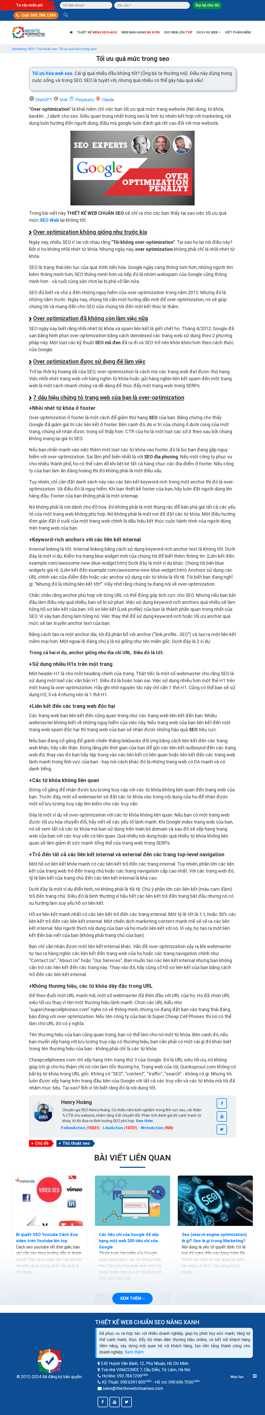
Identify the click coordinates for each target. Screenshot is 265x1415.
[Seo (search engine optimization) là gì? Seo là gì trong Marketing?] (215, 1201)
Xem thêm (134, 1352)
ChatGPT (43, 99)
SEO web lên (178, 32)
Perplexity (84, 99)
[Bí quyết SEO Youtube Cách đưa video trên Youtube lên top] (49, 1201)
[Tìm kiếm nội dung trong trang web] (66, 15)
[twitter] (222, 1129)
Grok (63, 99)
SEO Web (49, 220)
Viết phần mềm (238, 32)
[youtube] (222, 1116)
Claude (107, 99)
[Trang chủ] (71, 32)
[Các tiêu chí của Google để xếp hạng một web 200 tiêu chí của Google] (132, 1201)
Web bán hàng (140, 32)
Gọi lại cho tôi (207, 5)
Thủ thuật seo (76, 1143)
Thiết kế (97, 32)
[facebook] (222, 1103)
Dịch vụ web (207, 32)
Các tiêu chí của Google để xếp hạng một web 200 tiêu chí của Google (129, 1241)
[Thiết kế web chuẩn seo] (29, 32)
